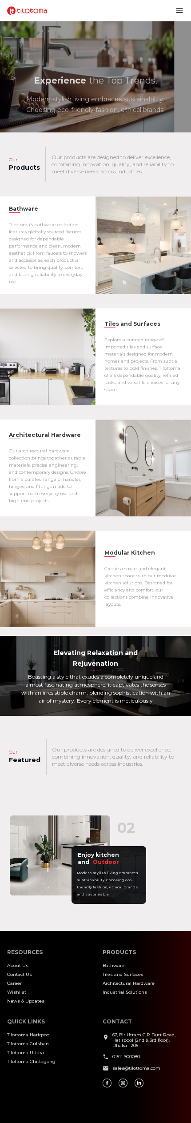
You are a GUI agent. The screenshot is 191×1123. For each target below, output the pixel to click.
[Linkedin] (139, 1083)
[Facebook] (107, 1083)
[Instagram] (123, 1083)
